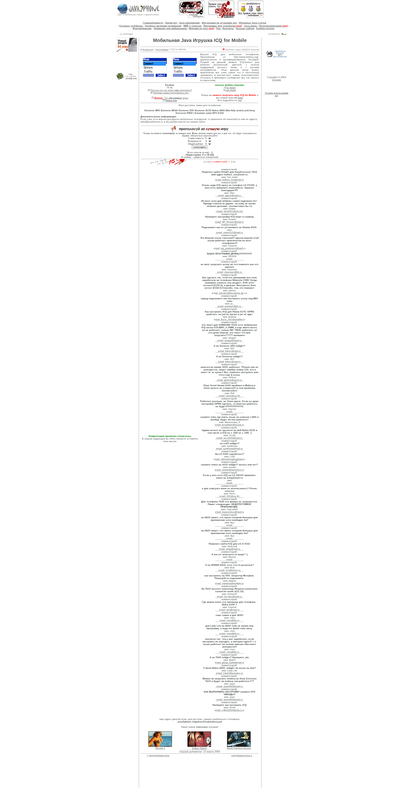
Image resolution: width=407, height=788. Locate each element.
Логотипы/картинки (273, 26)
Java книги (250, 26)
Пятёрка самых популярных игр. (171, 92)
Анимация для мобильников (170, 28)
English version (265, 28)
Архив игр (171, 22)
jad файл (230, 90)
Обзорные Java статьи (252, 22)
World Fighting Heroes (239, 748)
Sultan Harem (199, 748)
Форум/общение (142, 28)
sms (240, 97)
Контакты (228, 28)
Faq (218, 28)
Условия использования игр (276, 94)
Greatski (276, 79)
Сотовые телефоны (131, 26)
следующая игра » (241, 755)
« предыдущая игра (158, 755)
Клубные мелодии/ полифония (163, 26)
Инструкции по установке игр (219, 22)
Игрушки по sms (201, 28)
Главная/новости (153, 22)
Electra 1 (160, 748)
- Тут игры (171, 98)
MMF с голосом (192, 26)
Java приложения (189, 22)
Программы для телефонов (222, 26)
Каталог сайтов (245, 28)
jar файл (231, 87)
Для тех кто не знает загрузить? (171, 90)
